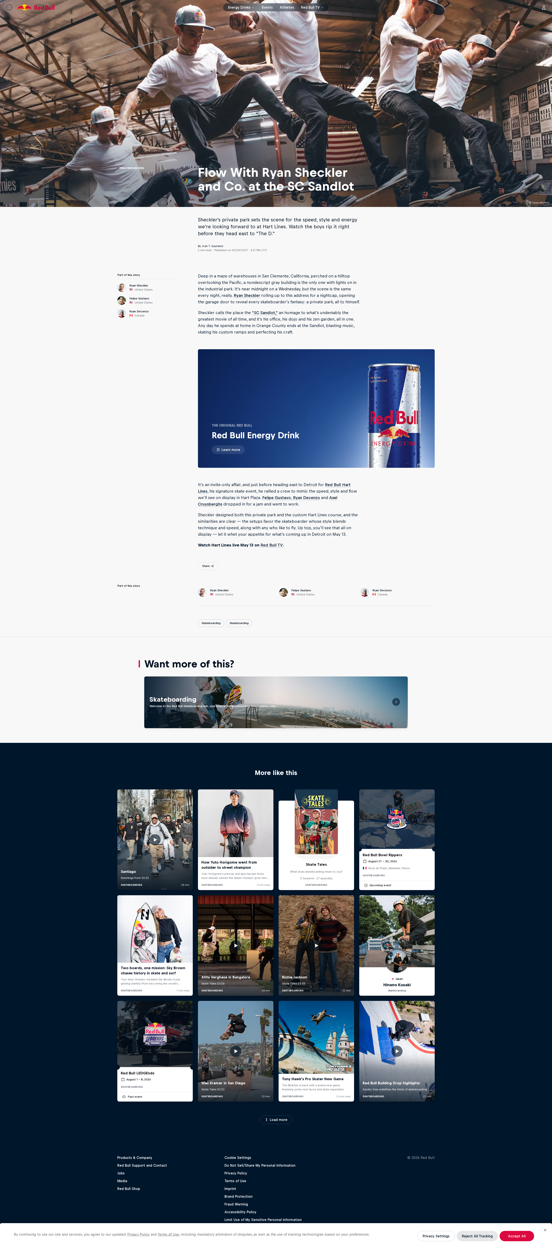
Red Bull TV (271, 545)
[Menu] (9, 7)
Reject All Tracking (477, 1236)
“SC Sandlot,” (265, 312)
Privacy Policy (138, 1234)
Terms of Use (168, 1234)
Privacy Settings (436, 1236)
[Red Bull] (35, 7)
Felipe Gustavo (276, 497)
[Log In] (544, 7)
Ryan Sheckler (247, 295)
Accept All (517, 1236)
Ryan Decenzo (306, 497)
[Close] (545, 1230)
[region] (276, 1236)
